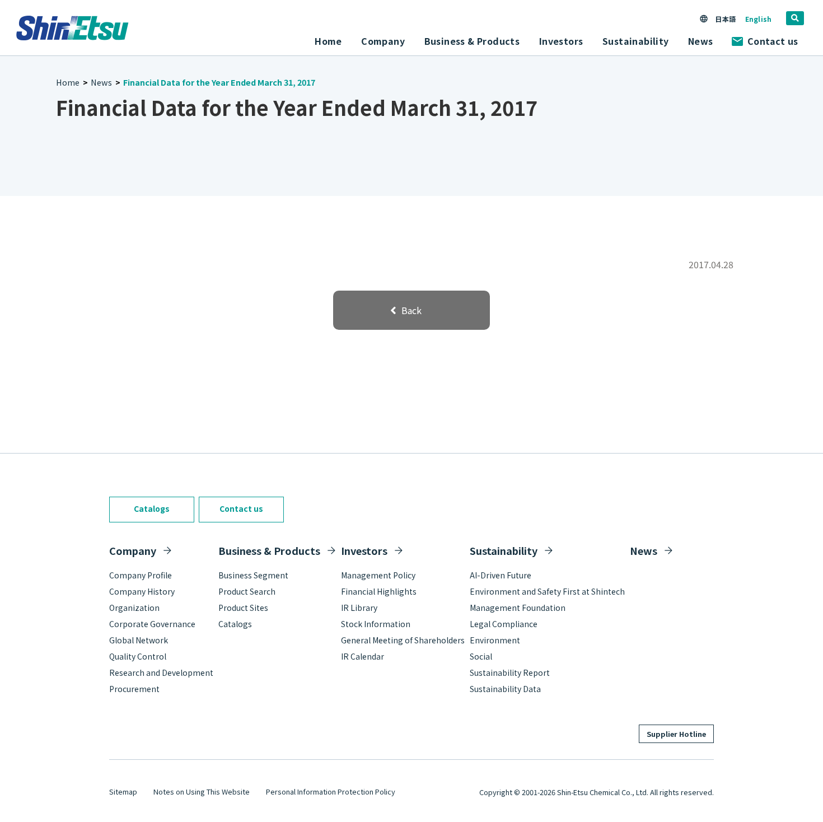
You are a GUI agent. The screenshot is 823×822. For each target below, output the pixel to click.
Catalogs (152, 508)
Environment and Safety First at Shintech (547, 591)
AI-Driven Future (500, 575)
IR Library (359, 607)
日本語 (725, 19)
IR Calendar (362, 656)
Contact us (772, 41)
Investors (364, 550)
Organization (134, 607)
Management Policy (378, 575)
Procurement (134, 688)
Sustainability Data (505, 688)
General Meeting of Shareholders (403, 640)
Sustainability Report (510, 672)
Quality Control (137, 656)
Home (328, 41)
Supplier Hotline (676, 733)
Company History (142, 591)
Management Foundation (517, 607)
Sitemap (123, 791)
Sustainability (503, 550)
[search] (795, 18)
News (700, 41)
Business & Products (269, 550)
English (758, 19)
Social (481, 656)
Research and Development (161, 672)
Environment (495, 640)
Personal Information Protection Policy (330, 791)
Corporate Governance (152, 623)
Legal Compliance (503, 623)
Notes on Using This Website (201, 791)
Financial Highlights (379, 591)
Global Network (138, 640)
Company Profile (140, 575)
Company (132, 550)
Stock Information (375, 623)
